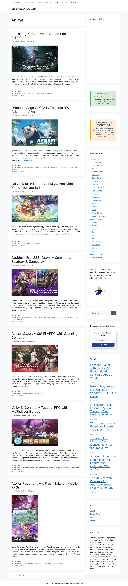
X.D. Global (35, 243)
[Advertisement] (103, 51)
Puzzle (94, 235)
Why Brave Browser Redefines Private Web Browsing (102, 426)
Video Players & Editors (100, 216)
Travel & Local (97, 213)
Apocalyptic (22, 93)
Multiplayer (44, 167)
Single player (27, 243)
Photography (96, 197)
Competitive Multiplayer (25, 167)
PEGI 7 (58, 167)
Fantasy (58, 467)
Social (94, 203)
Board (94, 229)
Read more (28, 160)
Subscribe (103, 345)
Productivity (96, 200)
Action (94, 222)
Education (95, 175)
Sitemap (93, 517)
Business (95, 168)
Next (21, 575)
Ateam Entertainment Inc (26, 467)
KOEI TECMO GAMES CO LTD (27, 563)
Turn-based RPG (57, 563)
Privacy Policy (95, 514)
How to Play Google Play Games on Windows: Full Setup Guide (103, 391)
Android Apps (16, 3)
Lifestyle (95, 184)
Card (93, 232)
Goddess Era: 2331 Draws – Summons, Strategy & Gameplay (41, 259)
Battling (37, 467)
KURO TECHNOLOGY (33, 93)
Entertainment (97, 178)
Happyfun (37, 317)
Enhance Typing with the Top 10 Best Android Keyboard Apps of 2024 (101, 371)
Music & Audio (97, 191)
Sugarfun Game (73, 167)
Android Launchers (44, 3)
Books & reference (99, 165)
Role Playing (17, 91)
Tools (94, 210)
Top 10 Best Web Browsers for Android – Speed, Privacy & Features (102, 482)
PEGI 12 (43, 93)
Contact (73, 3)
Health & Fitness (98, 181)
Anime (16, 93)
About (92, 511)
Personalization (97, 194)
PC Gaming (51, 167)
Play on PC (64, 167)
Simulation (96, 245)
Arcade (94, 226)
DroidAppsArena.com (24, 8)
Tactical (14, 319)
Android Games (29, 3)
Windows (14, 169)
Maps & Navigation (99, 187)
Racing (94, 238)
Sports (94, 207)
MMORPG (37, 167)
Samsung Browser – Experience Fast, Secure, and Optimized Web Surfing (103, 463)
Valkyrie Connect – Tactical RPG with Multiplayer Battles (40, 409)
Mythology (72, 467)
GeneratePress (78, 583)
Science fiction (51, 93)
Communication (98, 172)
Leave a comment (19, 95)
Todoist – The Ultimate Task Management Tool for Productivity (101, 443)
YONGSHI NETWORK (40, 393)
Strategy (95, 251)
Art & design (96, 162)
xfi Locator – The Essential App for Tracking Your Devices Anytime (101, 409)
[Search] (113, 313)
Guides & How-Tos (61, 3)
